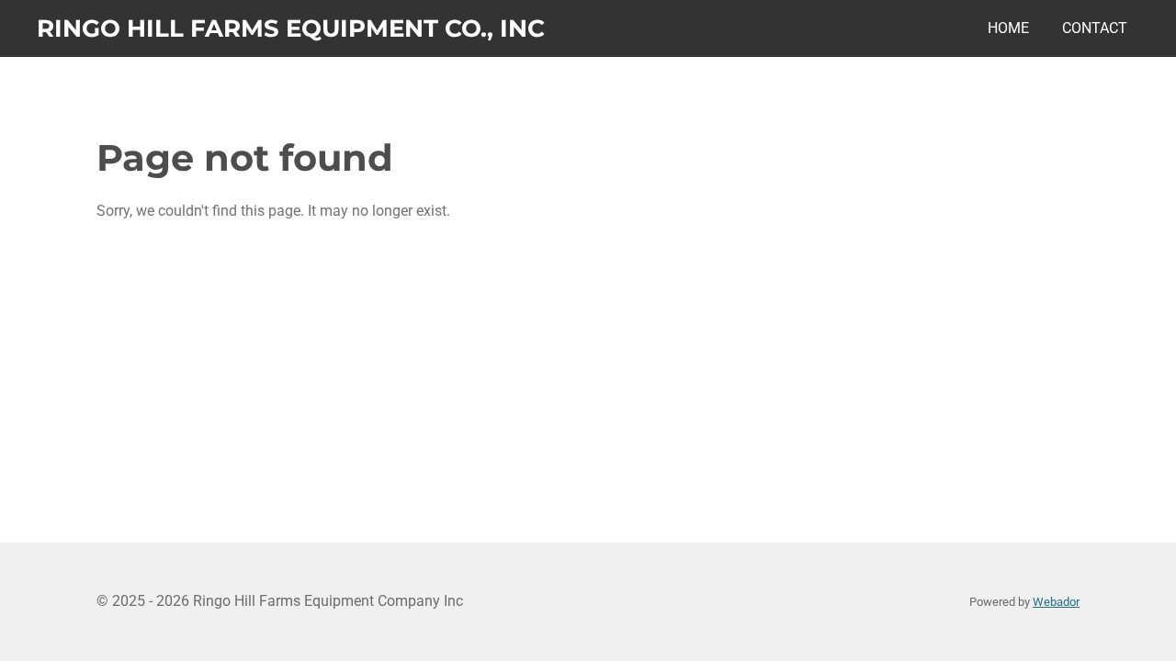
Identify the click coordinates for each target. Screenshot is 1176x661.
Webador (1056, 602)
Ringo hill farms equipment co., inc (291, 28)
